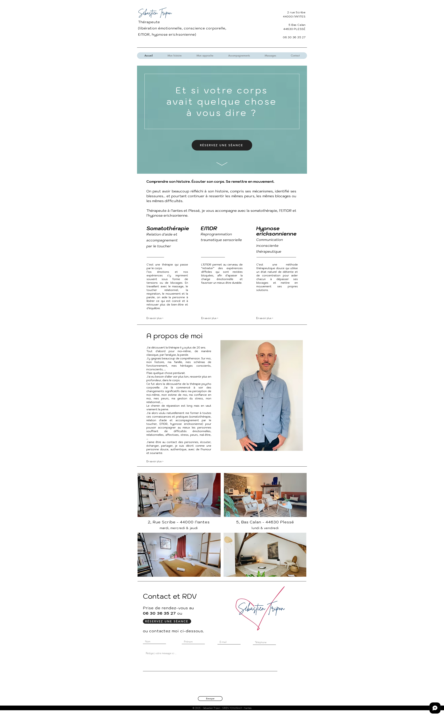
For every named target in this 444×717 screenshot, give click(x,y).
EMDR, (145, 34)
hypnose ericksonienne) (174, 34)
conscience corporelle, (205, 28)
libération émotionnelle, (161, 28)
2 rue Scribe (296, 12)
